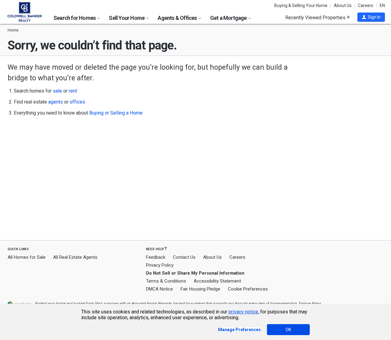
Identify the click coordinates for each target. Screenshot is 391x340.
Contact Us (184, 257)
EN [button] (382, 5)
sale (57, 91)
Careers (365, 5)
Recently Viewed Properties (316, 17)
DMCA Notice (159, 289)
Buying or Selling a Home (116, 113)
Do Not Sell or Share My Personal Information (195, 273)
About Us (343, 5)
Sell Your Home (127, 18)
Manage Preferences (239, 329)
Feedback (155, 257)
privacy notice (243, 312)
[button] (371, 17)
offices (77, 102)
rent (73, 91)
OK (288, 329)
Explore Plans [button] (310, 303)
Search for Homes (75, 18)
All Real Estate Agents (75, 257)
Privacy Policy (160, 265)
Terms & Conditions (166, 281)
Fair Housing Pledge (200, 289)
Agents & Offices (178, 18)
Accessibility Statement (217, 281)
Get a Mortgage (229, 18)
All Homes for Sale (27, 257)
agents (55, 102)
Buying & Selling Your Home (300, 5)
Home (13, 30)
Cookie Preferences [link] (248, 289)
